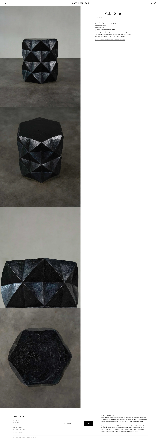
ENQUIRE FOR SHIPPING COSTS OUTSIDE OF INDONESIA (110, 40)
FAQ (14, 425)
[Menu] (6, 3)
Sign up (88, 423)
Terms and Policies (31, 437)
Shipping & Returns (19, 429)
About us (16, 420)
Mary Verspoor (21, 437)
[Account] (151, 3)
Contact (16, 422)
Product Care (17, 427)
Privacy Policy (18, 432)
